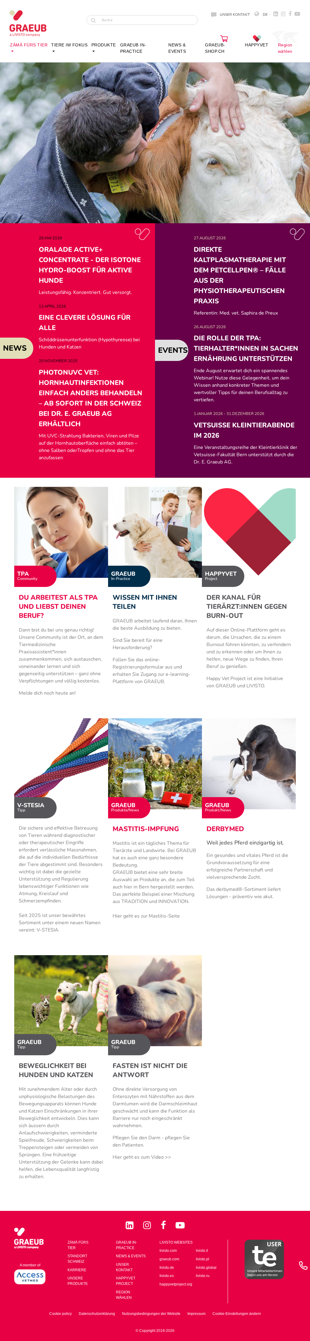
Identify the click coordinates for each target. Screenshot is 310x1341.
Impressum (196, 1314)
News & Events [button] (177, 48)
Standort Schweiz (77, 1259)
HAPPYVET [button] (256, 44)
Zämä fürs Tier (78, 1245)
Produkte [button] (103, 44)
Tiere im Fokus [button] (69, 44)
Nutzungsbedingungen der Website (151, 1314)
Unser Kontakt (124, 1267)
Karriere (77, 1270)
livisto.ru (202, 1276)
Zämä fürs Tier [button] (29, 44)
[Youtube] (180, 1225)
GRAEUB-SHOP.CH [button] (215, 48)
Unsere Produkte (78, 1281)
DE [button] (265, 14)
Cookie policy (60, 1314)
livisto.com (168, 1250)
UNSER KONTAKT (235, 14)
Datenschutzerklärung (97, 1314)
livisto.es (167, 1276)
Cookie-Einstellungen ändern (237, 1314)
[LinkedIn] (131, 1225)
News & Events (131, 1256)
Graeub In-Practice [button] (133, 48)
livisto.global (206, 1267)
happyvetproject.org (176, 1284)
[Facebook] (164, 1225)
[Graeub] (33, 23)
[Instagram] (148, 1225)
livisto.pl (202, 1259)
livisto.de (167, 1267)
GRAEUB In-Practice (126, 1245)
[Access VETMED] (29, 1276)
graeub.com (169, 1259)
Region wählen (285, 48)
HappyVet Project (125, 1281)
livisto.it (202, 1250)
